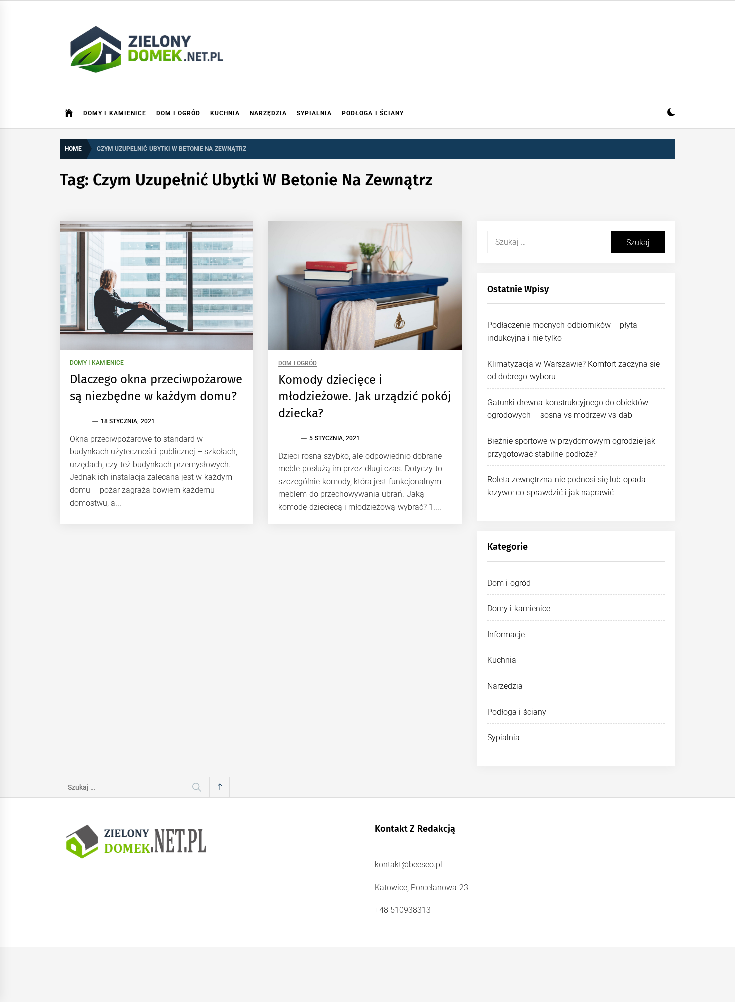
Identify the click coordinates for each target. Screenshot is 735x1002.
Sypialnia (314, 113)
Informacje (506, 634)
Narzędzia (268, 113)
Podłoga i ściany (373, 113)
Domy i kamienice (115, 113)
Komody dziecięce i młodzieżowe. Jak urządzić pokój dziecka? (365, 396)
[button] (671, 113)
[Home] (69, 113)
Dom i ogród (178, 113)
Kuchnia (225, 113)
